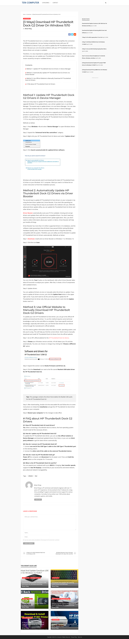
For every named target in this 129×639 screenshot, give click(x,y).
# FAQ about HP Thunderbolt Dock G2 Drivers (41, 84)
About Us (80, 637)
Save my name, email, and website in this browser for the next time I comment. (42, 539)
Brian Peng (28, 28)
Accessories (27, 18)
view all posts (38, 499)
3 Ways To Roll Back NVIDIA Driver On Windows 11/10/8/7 (34, 604)
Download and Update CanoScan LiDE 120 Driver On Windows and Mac (34, 583)
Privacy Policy (74, 637)
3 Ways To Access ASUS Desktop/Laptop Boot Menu (94, 49)
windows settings (35, 578)
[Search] (105, 2)
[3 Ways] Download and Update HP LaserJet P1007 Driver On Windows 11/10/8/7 (33, 624)
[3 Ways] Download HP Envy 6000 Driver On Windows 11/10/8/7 (62, 625)
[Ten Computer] (30, 3)
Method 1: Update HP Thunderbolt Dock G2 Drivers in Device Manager (49, 69)
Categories (45, 3)
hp (36, 476)
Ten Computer (58, 637)
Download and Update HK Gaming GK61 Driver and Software (63, 583)
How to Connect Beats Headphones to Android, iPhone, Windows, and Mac (64, 604)
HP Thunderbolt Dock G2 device (59, 338)
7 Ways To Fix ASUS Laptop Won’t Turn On (92, 37)
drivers (31, 476)
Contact (55, 3)
